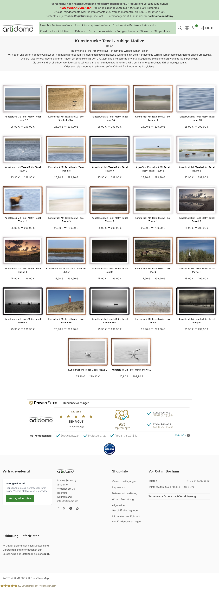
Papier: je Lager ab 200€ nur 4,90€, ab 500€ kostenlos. (126, 7)
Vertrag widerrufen (20, 498)
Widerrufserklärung (123, 499)
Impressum (118, 487)
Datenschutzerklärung (124, 493)
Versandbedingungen (124, 481)
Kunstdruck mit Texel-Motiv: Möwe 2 (87, 369)
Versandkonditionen (156, 3)
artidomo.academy (161, 16)
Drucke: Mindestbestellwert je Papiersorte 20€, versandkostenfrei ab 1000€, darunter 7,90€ (109, 12)
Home (109, 46)
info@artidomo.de (67, 501)
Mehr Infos (180, 435)
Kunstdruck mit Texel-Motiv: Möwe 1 (131, 369)
